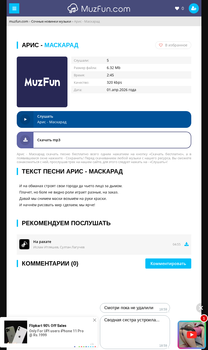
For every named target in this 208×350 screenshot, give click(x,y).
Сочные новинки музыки (51, 21)
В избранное (176, 45)
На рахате (42, 241)
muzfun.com (18, 21)
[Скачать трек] (186, 244)
